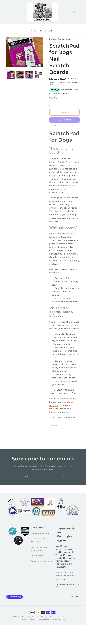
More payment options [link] (64, 126)
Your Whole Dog (24, 617)
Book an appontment (41, 561)
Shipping (66, 82)
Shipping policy (43, 619)
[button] (5, 12)
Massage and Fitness (41, 533)
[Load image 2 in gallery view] (20, 75)
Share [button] (54, 425)
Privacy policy (68, 617)
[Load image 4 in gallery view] (38, 75)
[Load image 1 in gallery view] (11, 75)
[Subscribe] (63, 477)
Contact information (59, 619)
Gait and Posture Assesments (39, 548)
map (63, 579)
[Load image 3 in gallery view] (29, 75)
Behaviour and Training (38, 540)
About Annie (37, 556)
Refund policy (55, 617)
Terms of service (27, 619)
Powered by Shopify (39, 617)
